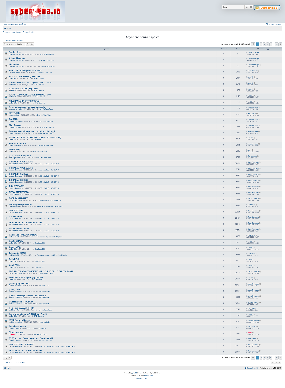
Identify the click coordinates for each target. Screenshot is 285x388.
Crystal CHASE (16, 241)
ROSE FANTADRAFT (18, 198)
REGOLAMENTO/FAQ (19, 192)
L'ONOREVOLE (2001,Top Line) (23, 89)
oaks (13, 334)
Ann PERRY (14, 265)
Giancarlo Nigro (17, 54)
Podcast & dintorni (17, 143)
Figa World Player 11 (47, 273)
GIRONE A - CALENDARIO (21, 168)
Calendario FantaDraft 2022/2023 (23, 235)
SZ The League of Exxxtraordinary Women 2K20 (57, 346)
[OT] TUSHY (14, 113)
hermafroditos (16, 133)
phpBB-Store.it (149, 375)
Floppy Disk (15, 310)
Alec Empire (15, 328)
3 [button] (264, 44)
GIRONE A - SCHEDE (18, 180)
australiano (15, 115)
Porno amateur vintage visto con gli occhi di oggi (32, 131)
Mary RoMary (15, 125)
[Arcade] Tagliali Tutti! (19, 283)
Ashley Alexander (17, 58)
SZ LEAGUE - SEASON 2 (49, 212)
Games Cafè (44, 285)
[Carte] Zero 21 (15, 290)
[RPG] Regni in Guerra (19, 320)
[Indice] (35, 11)
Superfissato (15, 72)
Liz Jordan (14, 64)
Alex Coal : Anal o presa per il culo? (25, 70)
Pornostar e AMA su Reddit (21, 308)
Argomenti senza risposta (12, 32)
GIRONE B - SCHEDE (18, 174)
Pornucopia (42, 328)
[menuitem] (24, 24)
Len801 (14, 78)
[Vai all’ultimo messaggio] (261, 52)
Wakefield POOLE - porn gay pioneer (26, 277)
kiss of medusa (16, 285)
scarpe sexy (14, 149)
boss (13, 151)
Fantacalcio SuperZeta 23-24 (50, 200)
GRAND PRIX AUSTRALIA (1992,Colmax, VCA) (30, 83)
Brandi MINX (15, 247)
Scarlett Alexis (15, 52)
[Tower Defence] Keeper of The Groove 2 (27, 296)
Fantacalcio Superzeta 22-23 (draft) (49, 206)
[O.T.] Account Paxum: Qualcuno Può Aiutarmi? (31, 338)
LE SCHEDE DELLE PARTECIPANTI (25, 223)
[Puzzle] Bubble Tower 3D (21, 302)
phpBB (134, 373)
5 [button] (270, 44)
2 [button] (261, 44)
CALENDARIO (15, 216)
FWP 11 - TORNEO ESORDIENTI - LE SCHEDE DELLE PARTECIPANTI (41, 271)
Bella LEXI (14, 259)
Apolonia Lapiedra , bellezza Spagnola (27, 107)
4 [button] (267, 44)
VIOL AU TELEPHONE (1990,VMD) (24, 76)
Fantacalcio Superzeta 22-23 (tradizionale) (52, 255)
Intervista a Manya (17, 326)
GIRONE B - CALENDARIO (21, 162)
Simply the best (16, 332)
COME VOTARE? (16, 186)
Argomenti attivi (28, 32)
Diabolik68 (15, 206)
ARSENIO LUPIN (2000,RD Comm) (24, 101)
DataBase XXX (39, 139)
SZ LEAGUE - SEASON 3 (49, 164)
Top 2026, (13, 119)
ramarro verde (16, 109)
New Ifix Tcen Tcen (47, 54)
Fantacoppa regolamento (20, 204)
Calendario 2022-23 (17, 253)
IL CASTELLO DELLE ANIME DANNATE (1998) (30, 95)
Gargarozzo (15, 158)
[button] (253, 44)
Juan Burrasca (16, 164)
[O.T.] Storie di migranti (20, 156)
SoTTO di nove (16, 200)
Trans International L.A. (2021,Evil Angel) (28, 314)
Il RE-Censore (39, 78)
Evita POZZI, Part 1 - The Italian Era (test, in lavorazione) (35, 137)
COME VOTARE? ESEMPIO (21, 344)
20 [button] (277, 44)
